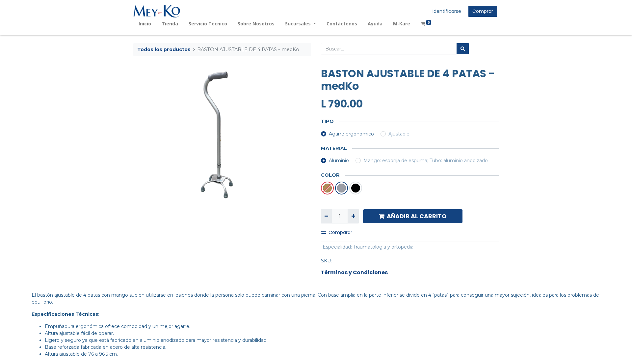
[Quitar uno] (326, 216)
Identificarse (447, 11)
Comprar (482, 11)
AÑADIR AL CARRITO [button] (417, 216)
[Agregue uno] (353, 216)
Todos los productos (164, 49)
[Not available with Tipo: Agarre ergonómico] (327, 188)
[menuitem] (144, 23)
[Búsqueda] (462, 48)
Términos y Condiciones (354, 272)
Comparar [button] (340, 232)
